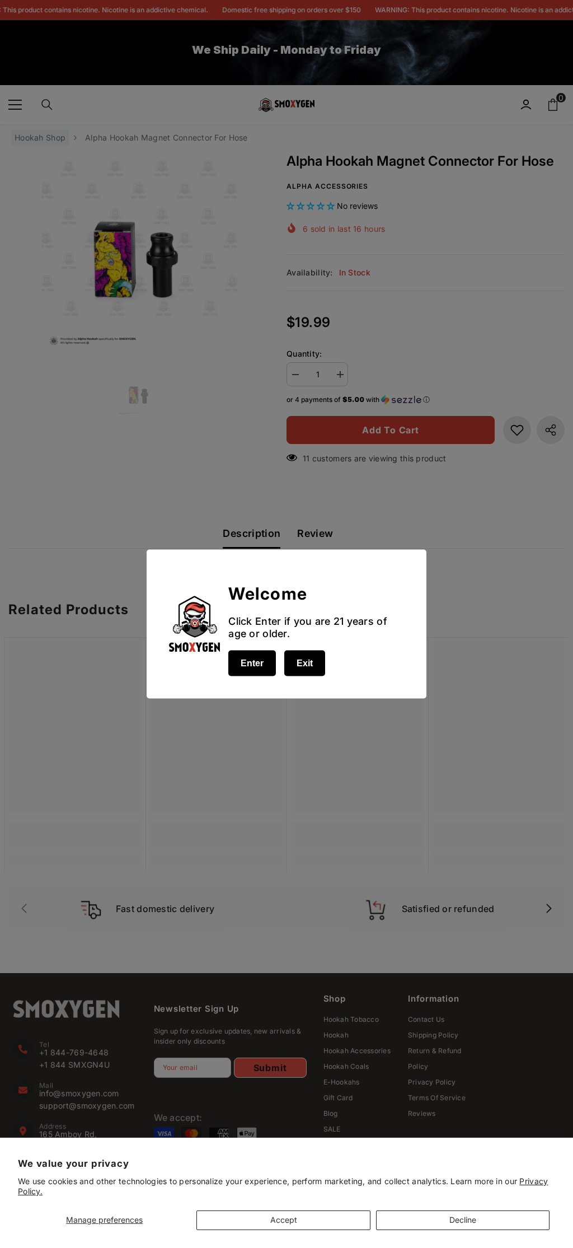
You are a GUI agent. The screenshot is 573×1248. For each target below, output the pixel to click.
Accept (283, 1219)
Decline (462, 1219)
